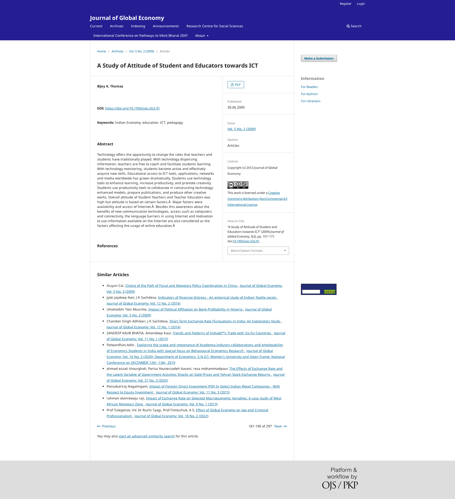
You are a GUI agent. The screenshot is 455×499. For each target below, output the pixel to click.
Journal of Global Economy (127, 18)
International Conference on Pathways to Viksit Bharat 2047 (140, 35)
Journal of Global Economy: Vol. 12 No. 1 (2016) (143, 327)
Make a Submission (319, 58)
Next (278, 426)
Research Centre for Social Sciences (215, 26)
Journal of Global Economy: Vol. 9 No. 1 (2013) (182, 404)
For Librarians (310, 101)
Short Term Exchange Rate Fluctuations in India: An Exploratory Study (225, 321)
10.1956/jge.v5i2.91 (246, 241)
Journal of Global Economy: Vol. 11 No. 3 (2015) (193, 392)
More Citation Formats (247, 250)
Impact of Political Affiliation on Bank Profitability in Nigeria (195, 309)
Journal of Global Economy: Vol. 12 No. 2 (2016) (143, 303)
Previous (109, 426)
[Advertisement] (315, 193)
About (200, 35)
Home (101, 51)
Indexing (138, 26)
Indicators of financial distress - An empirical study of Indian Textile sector (217, 297)
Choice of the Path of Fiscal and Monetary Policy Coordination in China (181, 285)
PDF (237, 84)
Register (345, 3)
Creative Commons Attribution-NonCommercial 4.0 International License (257, 199)
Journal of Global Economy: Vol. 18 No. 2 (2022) (171, 416)
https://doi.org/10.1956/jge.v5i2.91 (132, 108)
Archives (116, 26)
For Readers (309, 87)
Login (361, 3)
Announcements (166, 26)
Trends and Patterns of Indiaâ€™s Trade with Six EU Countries (222, 333)
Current (96, 26)
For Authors (309, 94)
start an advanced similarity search (147, 436)
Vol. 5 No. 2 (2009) (141, 51)
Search (356, 26)
